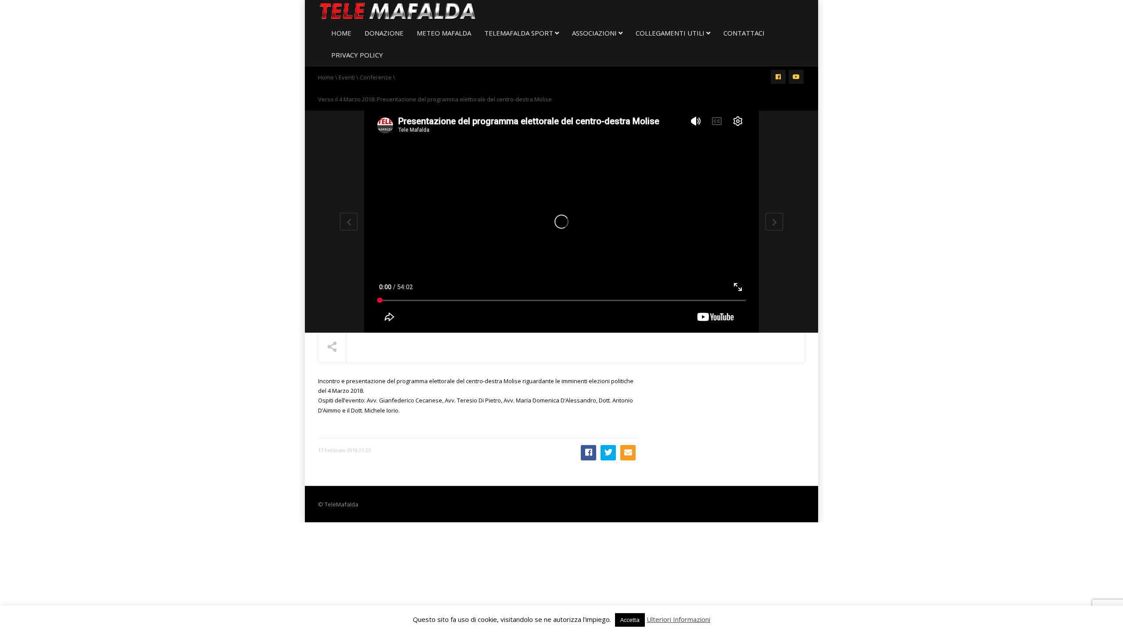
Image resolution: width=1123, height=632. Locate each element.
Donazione (384, 33)
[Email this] (628, 452)
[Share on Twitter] (608, 452)
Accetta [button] (630, 620)
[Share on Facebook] (588, 452)
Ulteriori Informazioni (678, 619)
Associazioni (595, 33)
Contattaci (744, 33)
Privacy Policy (357, 54)
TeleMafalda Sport (519, 33)
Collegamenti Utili (671, 33)
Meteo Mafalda (444, 33)
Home (341, 33)
